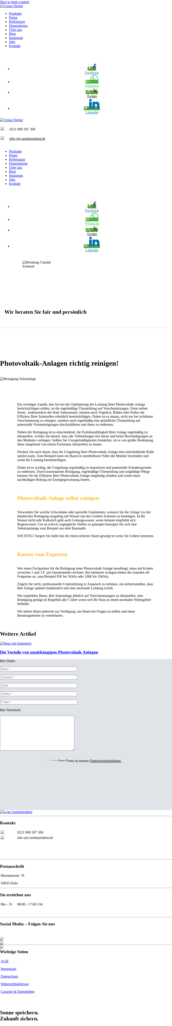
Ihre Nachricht (10, 710)
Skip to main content (14, 2)
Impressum (8, 969)
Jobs (12, 42)
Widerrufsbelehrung (15, 984)
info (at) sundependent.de (27, 138)
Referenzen (17, 22)
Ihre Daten (7, 661)
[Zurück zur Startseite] (11, 6)
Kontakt (14, 46)
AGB (5, 961)
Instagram (16, 38)
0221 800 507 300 (30, 832)
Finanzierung (18, 26)
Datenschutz (9, 976)
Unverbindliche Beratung (18, 53)
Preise (13, 17)
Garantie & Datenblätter (17, 992)
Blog (12, 34)
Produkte (15, 13)
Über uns (15, 30)
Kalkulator (8, 1000)
